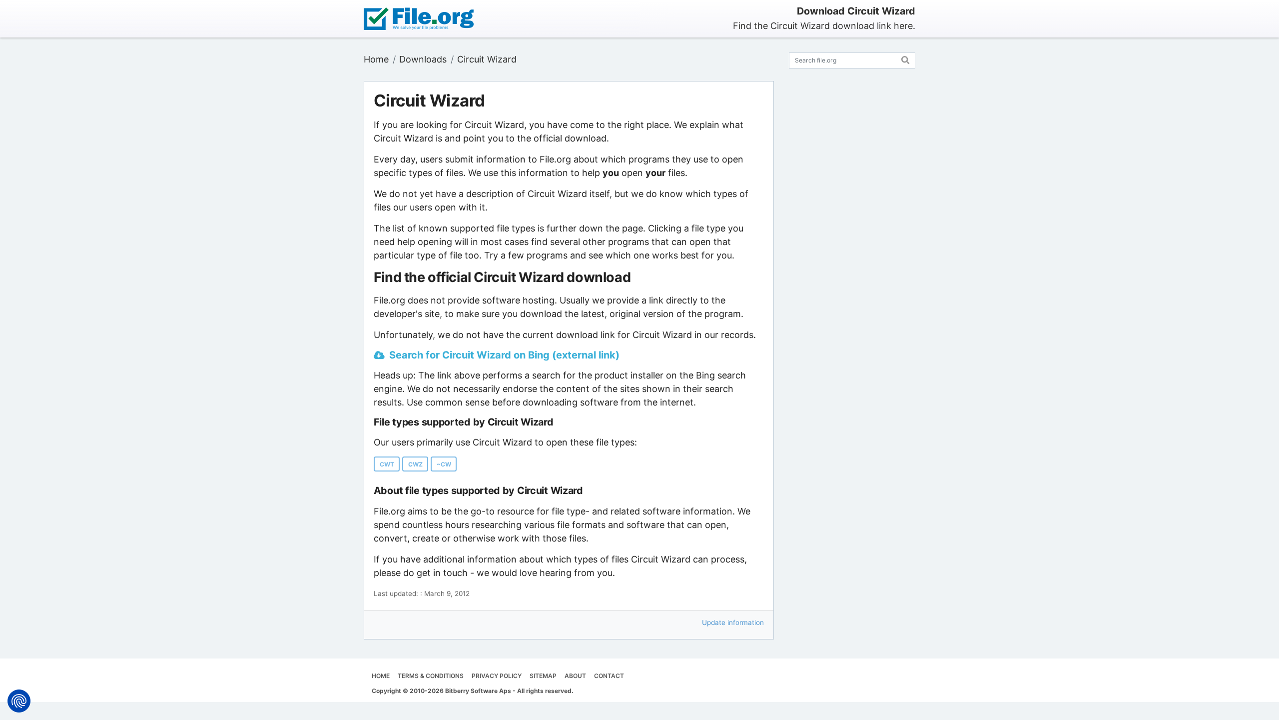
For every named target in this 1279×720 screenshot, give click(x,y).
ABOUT (575, 676)
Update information (733, 622)
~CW (444, 464)
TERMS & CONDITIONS (431, 676)
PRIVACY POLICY (497, 676)
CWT (387, 464)
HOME (381, 676)
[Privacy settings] (18, 701)
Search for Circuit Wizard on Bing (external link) (504, 355)
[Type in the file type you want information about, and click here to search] (905, 59)
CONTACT (609, 676)
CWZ (415, 464)
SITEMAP (543, 676)
